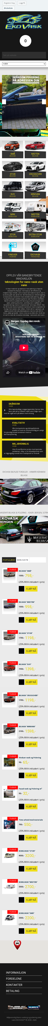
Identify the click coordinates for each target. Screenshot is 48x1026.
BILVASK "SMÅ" (25, 571)
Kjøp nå (31, 588)
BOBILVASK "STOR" (27, 851)
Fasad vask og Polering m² (30, 788)
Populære (9, 560)
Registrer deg (9, 3)
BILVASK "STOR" (26, 633)
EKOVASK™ (20, 1020)
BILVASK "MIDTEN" (27, 602)
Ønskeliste (8, 8)
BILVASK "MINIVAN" (27, 726)
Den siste (22, 560)
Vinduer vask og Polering (30, 757)
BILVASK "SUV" (25, 664)
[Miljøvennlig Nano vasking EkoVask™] (24, 22)
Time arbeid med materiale (31, 820)
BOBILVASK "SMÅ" (26, 913)
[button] (17, 942)
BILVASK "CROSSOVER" (28, 695)
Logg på (22, 3)
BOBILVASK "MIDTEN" (28, 882)
